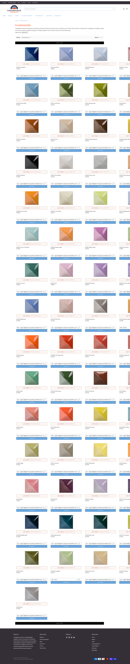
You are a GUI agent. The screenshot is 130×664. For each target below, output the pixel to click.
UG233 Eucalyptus (55, 571)
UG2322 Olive (19, 571)
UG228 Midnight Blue (21, 535)
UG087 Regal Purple (90, 247)
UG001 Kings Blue (21, 67)
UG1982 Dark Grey (90, 319)
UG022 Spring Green (90, 103)
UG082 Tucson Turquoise (22, 247)
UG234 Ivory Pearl (89, 571)
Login (24, 64)
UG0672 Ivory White (56, 211)
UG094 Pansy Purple (124, 283)
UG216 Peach (19, 427)
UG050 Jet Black (20, 175)
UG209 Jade (19, 391)
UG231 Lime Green (124, 535)
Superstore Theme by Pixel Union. (20, 659)
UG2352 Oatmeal (123, 571)
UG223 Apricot (123, 463)
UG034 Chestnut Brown (91, 139)
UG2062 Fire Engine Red (57, 355)
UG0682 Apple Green (90, 211)
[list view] (102, 37)
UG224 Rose (19, 499)
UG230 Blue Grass (89, 535)
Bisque (10, 16)
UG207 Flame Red (89, 355)
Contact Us (24, 2)
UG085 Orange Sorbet (56, 247)
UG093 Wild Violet (89, 283)
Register (27, 64)
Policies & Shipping (12, 2)
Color (17, 16)
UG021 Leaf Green (55, 103)
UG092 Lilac (54, 283)
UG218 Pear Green (90, 427)
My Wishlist (58, 16)
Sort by (18, 37)
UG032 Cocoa (54, 139)
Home (4, 16)
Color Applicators (27, 16)
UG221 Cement (54, 463)
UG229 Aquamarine (56, 535)
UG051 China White (56, 175)
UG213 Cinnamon (89, 391)
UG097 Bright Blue (21, 319)
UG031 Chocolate (20, 139)
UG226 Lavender (89, 499)
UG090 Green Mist (124, 247)
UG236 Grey (19, 607)
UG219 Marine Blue (124, 427)
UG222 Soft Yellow (90, 463)
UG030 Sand (122, 103)
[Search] (113, 9)
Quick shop (31, 78)
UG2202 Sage (19, 463)
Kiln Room (49, 16)
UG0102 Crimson (123, 67)
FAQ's (19, 2)
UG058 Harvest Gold (21, 211)
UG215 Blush (122, 391)
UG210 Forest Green (56, 391)
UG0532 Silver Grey (90, 175)
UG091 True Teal (20, 283)
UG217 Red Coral (55, 427)
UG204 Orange (20, 355)
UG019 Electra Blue (21, 103)
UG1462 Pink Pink (55, 319)
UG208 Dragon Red (124, 355)
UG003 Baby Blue (89, 67)
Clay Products (39, 16)
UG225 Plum (54, 499)
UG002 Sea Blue (55, 67)
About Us (4, 2)
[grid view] (100, 37)
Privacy (29, 2)
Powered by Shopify (29, 659)
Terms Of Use (35, 2)
